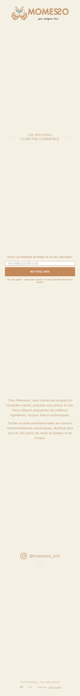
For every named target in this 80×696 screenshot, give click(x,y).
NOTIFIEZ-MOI (40, 271)
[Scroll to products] (40, 564)
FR (21, 687)
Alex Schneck (55, 687)
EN (30, 687)
